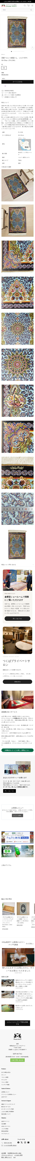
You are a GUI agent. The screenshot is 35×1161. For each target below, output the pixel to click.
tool (14, 1157)
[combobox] (17, 10)
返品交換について (6, 1114)
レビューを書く (17, 815)
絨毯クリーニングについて (8, 1104)
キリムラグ (4, 1079)
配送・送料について (6, 1157)
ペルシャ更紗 (4, 1082)
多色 (4, 68)
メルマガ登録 (4, 1128)
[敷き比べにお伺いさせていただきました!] (7, 1008)
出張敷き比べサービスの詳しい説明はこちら (17, 750)
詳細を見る (17, 681)
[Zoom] (32, 47)
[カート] (28, 5)
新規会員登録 (4, 1131)
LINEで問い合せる (17, 1060)
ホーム (3, 54)
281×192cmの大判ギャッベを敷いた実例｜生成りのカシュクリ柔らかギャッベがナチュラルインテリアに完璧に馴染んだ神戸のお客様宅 (24, 996)
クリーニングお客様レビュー (8, 1094)
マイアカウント (5, 1133)
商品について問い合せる (8, 565)
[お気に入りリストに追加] (5, 86)
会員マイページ (5, 1121)
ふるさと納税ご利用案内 (7, 1111)
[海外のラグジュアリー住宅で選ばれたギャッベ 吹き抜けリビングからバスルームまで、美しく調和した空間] (7, 982)
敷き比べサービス (6, 1106)
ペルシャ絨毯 (4, 1077)
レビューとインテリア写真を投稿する (17, 1023)
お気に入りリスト (6, 1126)
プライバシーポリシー (7, 1155)
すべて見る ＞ (30, 943)
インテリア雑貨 (5, 1084)
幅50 (2, 899)
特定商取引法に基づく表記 (14, 1153)
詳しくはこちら (17, 618)
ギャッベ (3, 1075)
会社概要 (3, 1153)
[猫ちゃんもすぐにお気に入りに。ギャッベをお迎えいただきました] (18, 957)
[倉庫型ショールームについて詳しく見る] (17, 580)
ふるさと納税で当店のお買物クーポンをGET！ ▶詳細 (17, 1)
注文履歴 (3, 1124)
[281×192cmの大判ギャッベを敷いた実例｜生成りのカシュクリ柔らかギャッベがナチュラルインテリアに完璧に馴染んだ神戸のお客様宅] (7, 994)
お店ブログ (4, 1097)
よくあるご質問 (18, 1155)
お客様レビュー (5, 1092)
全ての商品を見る (6, 1072)
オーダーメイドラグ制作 (7, 1109)
